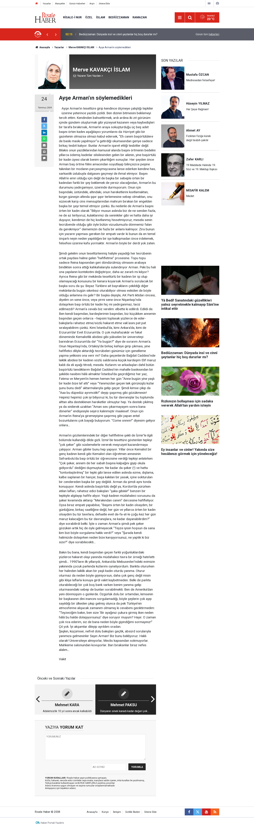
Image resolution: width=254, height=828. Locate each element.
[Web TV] (209, 3)
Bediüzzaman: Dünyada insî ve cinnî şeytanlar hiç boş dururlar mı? (118, 34)
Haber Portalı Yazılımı (52, 822)
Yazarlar (47, 3)
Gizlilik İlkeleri (132, 812)
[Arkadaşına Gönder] (44, 145)
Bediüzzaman (119, 17)
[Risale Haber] (45, 17)
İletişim (117, 812)
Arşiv (92, 3)
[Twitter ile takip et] (197, 811)
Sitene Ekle (104, 3)
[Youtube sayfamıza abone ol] (206, 811)
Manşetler (60, 3)
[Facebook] (44, 120)
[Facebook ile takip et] (189, 811)
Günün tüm (207, 34)
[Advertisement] (18, 101)
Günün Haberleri (77, 3)
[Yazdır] (44, 151)
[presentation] (47, 34)
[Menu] (180, 17)
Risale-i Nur (72, 17)
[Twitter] (44, 126)
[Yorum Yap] (44, 158)
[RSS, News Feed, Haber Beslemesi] (215, 811)
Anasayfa (92, 812)
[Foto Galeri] (217, 3)
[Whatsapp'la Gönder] (44, 139)
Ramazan (140, 17)
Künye (105, 812)
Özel (89, 17)
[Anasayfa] (37, 3)
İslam (100, 17)
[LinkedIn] (44, 132)
